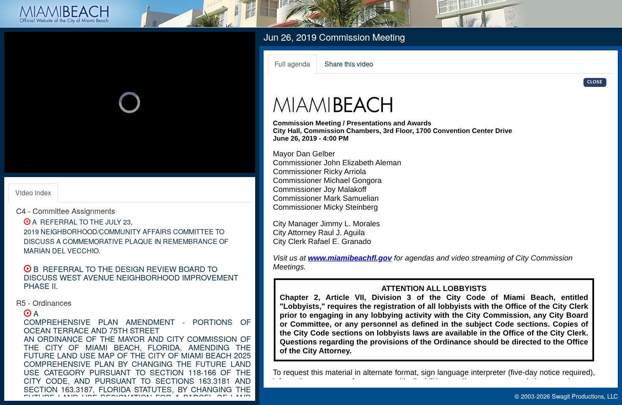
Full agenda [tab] (292, 64)
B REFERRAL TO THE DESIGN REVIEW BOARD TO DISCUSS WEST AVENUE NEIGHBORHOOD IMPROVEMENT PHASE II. (131, 277)
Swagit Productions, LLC (585, 395)
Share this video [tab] (349, 64)
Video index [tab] (33, 192)
